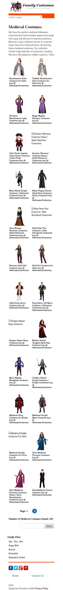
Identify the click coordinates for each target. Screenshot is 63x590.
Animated (13, 553)
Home (15, 575)
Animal (12, 549)
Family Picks (14, 537)
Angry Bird (14, 545)
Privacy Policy (41, 588)
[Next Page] (34, 512)
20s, (11, 541)
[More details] (19, 74)
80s (21, 541)
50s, (16, 541)
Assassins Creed (17, 557)
